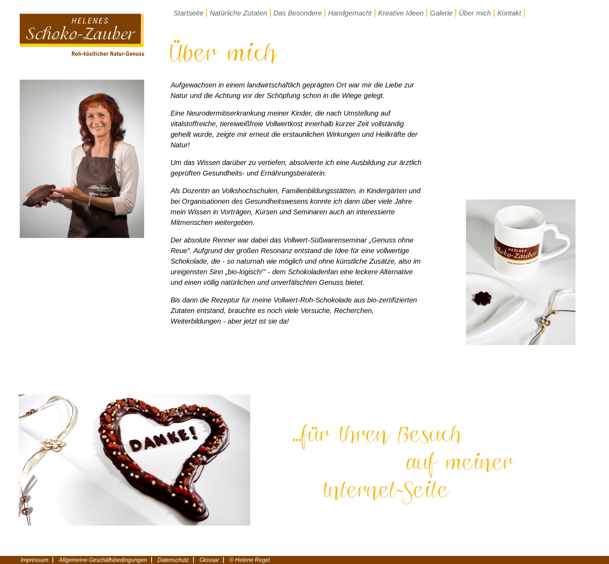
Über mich (475, 13)
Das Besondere (297, 13)
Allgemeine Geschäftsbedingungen (103, 560)
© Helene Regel (249, 560)
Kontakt (509, 13)
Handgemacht (350, 13)
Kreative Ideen (401, 13)
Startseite (188, 13)
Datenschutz (173, 560)
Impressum (34, 560)
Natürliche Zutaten (238, 13)
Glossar (209, 560)
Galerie (441, 13)
